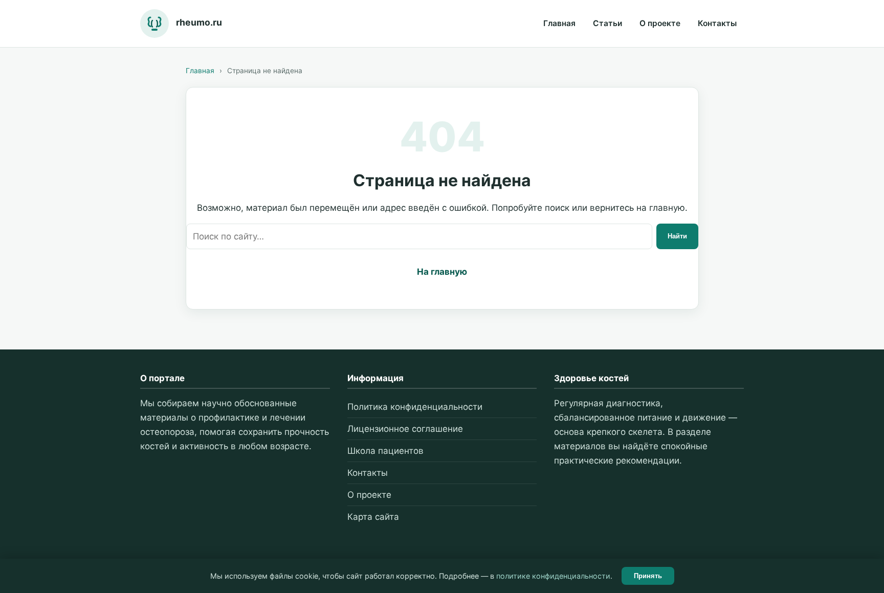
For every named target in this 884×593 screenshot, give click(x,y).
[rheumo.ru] (154, 23)
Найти (677, 236)
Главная (559, 23)
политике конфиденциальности (553, 576)
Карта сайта (373, 517)
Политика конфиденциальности (414, 407)
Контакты (717, 23)
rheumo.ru (199, 22)
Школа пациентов (385, 451)
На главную (442, 272)
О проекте (659, 23)
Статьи (607, 23)
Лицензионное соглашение (405, 429)
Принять (648, 576)
